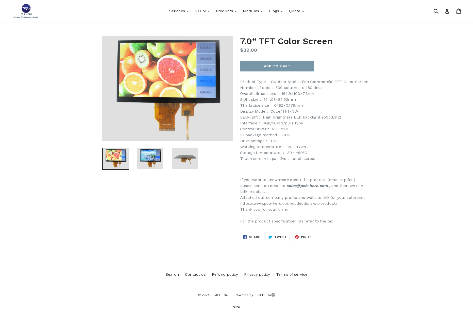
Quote (297, 10)
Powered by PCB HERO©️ (255, 295)
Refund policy (225, 274)
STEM (203, 10)
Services (180, 10)
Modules (254, 10)
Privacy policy (257, 274)
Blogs (277, 10)
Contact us (195, 274)
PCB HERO (219, 295)
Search (172, 274)
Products (227, 10)
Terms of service (291, 274)
